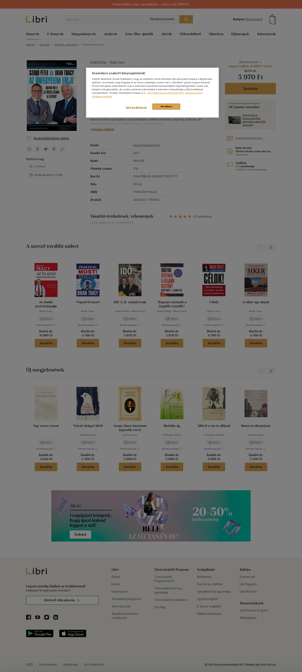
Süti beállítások (136, 107)
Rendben (166, 106)
